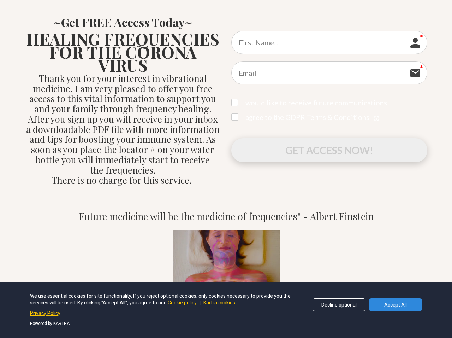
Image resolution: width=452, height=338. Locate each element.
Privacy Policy (45, 313)
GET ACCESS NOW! (329, 150)
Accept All (395, 305)
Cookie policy (183, 302)
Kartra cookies (219, 302)
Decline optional (339, 305)
